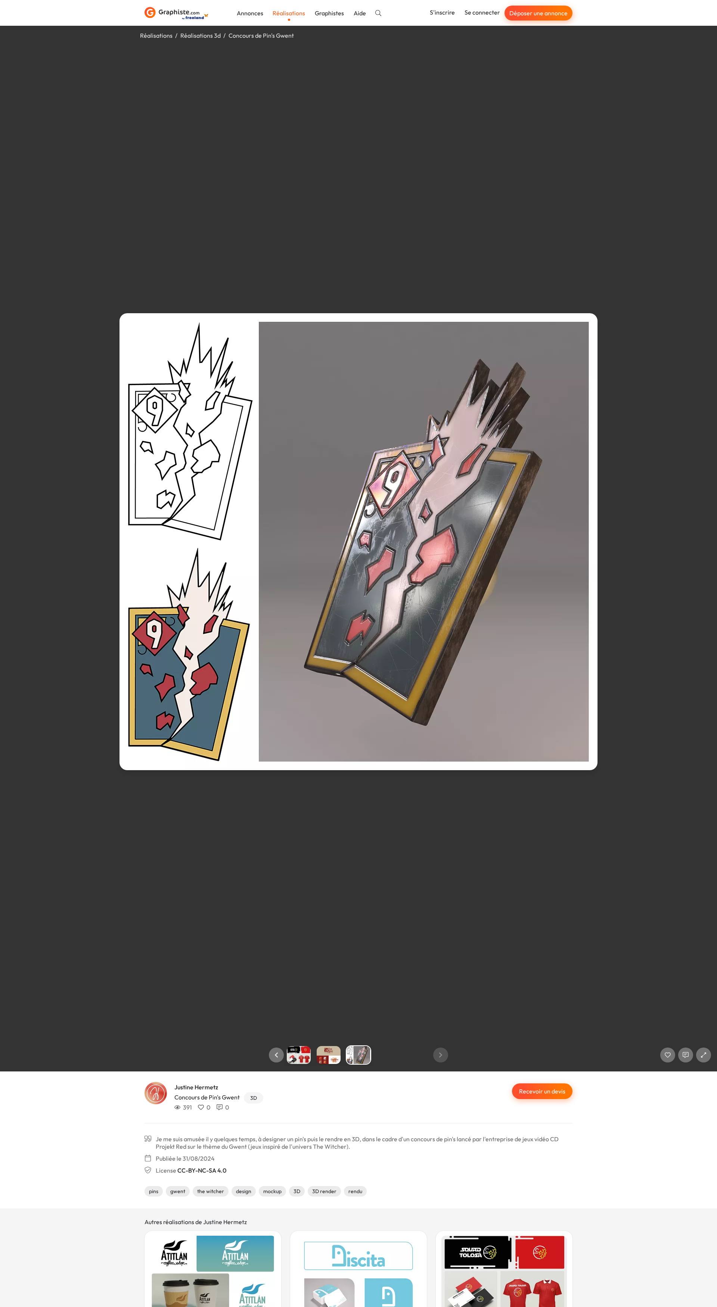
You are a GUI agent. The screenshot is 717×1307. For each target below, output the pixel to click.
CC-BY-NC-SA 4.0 (201, 1170)
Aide (360, 13)
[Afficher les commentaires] (685, 1055)
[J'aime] (667, 1055)
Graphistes (329, 13)
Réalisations (289, 13)
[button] (276, 1055)
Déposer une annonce (538, 13)
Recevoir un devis (542, 1091)
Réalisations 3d (200, 35)
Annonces (250, 13)
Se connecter (482, 12)
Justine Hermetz (196, 1087)
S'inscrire (442, 12)
